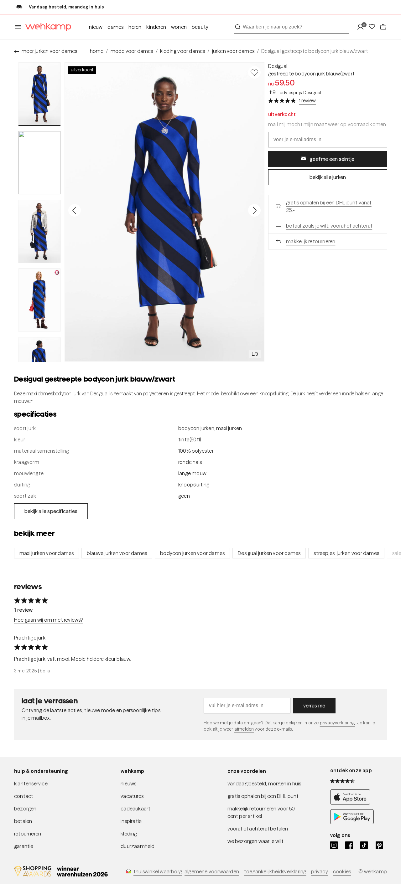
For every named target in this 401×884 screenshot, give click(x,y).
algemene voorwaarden (212, 871)
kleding (129, 833)
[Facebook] (349, 845)
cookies (342, 871)
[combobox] (291, 26)
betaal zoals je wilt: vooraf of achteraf (329, 226)
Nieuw (95, 27)
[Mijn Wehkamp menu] (362, 27)
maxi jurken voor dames (46, 553)
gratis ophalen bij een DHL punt (263, 796)
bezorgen (25, 808)
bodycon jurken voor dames (192, 553)
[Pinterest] (379, 845)
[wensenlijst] (373, 27)
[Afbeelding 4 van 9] (39, 300)
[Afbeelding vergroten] (164, 212)
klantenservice (31, 783)
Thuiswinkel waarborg (157, 871)
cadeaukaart (135, 808)
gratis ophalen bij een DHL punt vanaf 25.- (328, 206)
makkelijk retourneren (310, 241)
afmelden (244, 729)
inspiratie (131, 821)
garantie (24, 846)
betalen (23, 821)
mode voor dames (132, 51)
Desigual (278, 66)
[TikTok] (364, 845)
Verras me (314, 705)
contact (23, 796)
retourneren (27, 833)
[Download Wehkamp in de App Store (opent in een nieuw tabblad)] (352, 802)
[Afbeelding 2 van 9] (39, 162)
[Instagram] (334, 845)
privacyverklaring (337, 723)
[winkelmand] (383, 27)
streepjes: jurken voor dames (346, 553)
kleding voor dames (182, 51)
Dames (115, 27)
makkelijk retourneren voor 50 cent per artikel (261, 812)
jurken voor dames (233, 51)
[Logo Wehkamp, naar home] (46, 27)
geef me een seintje (332, 159)
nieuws (128, 783)
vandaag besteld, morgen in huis (264, 783)
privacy (319, 871)
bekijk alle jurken (328, 177)
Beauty (200, 27)
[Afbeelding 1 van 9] (39, 94)
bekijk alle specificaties (50, 511)
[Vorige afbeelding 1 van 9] (74, 210)
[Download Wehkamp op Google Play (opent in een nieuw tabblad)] (352, 822)
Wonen (179, 27)
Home (97, 51)
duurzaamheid (137, 846)
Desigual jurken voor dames (269, 553)
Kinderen (156, 27)
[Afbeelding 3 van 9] (39, 231)
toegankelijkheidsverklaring (275, 871)
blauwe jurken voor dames (117, 553)
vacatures (132, 796)
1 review (307, 100)
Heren (134, 27)
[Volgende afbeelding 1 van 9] (254, 210)
